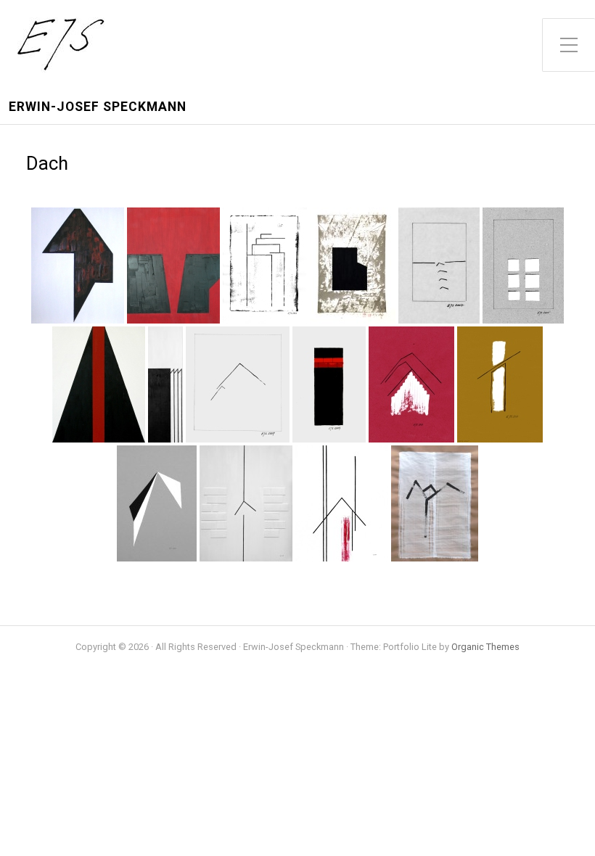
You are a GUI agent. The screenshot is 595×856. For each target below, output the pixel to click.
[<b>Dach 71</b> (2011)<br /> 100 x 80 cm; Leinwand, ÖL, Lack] (341, 503)
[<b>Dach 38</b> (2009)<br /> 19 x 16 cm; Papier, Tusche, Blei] (238, 384)
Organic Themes (485, 646)
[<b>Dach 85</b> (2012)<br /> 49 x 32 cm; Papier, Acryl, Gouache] (434, 503)
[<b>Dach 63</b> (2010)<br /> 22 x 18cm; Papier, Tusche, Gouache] (411, 384)
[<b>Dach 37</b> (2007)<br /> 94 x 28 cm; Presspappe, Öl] (165, 384)
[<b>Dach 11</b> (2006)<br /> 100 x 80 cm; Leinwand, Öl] (173, 265)
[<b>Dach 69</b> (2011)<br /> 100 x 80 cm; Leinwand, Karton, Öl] (246, 503)
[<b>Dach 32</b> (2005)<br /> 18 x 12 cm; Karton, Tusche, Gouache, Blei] (523, 265)
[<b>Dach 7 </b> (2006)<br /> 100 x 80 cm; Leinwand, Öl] (77, 265)
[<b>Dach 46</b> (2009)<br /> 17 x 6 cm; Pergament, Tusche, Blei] (329, 384)
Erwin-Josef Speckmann (97, 107)
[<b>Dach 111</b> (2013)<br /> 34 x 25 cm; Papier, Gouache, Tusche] (265, 265)
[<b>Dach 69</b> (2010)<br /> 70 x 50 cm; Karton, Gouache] (157, 503)
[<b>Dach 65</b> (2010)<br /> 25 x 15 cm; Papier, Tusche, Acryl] (500, 384)
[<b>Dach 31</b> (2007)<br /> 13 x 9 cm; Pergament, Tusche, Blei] (439, 265)
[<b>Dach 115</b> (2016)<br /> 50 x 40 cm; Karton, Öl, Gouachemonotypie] (352, 265)
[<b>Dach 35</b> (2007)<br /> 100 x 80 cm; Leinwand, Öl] (98, 384)
